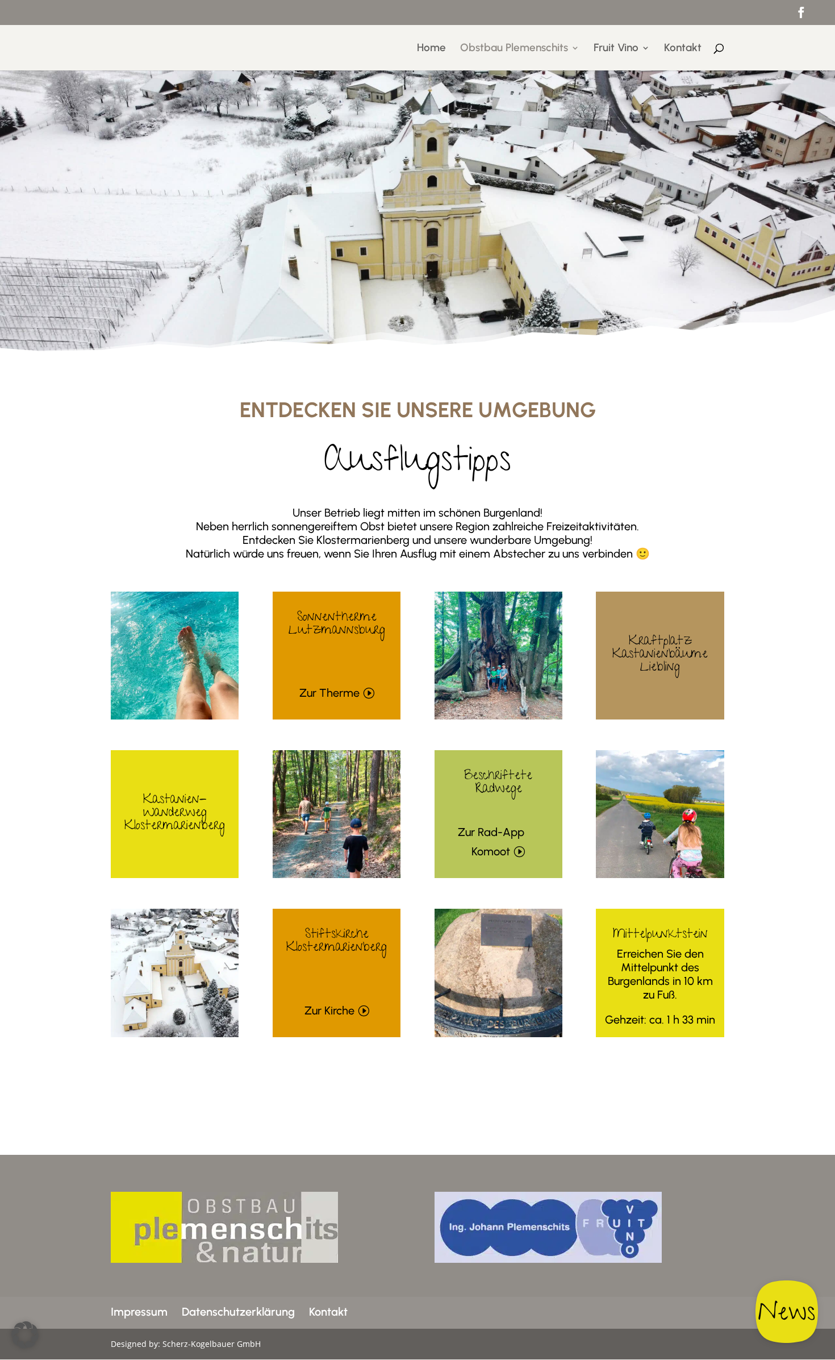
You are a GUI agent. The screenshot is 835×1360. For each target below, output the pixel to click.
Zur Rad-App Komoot (491, 841)
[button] (25, 1335)
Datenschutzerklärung (238, 1312)
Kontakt (683, 49)
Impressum (139, 1312)
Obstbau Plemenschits (514, 49)
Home (431, 49)
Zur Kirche (329, 1010)
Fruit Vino (616, 49)
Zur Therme (329, 693)
